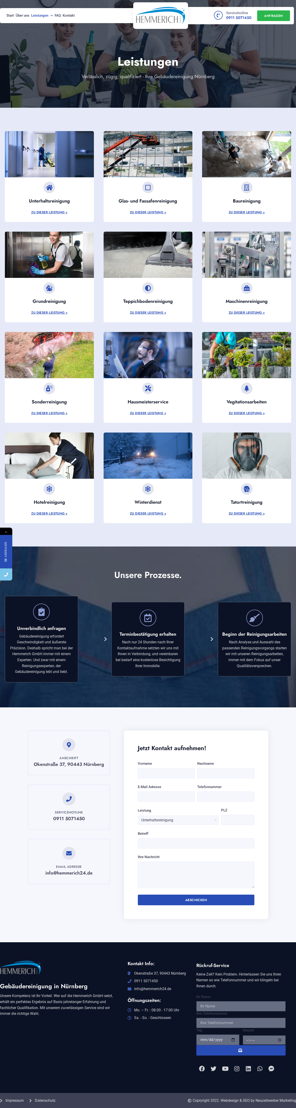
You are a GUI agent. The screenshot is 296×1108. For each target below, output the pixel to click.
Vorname (145, 763)
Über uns (22, 15)
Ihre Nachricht (149, 857)
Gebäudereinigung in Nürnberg (44, 986)
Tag (199, 1030)
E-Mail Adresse (149, 787)
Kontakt (69, 15)
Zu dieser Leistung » (49, 212)
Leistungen (39, 15)
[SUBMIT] (241, 1050)
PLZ (224, 810)
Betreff (143, 834)
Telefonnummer (209, 787)
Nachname (205, 763)
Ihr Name (203, 997)
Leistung (144, 810)
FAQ (58, 15)
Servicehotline (237, 13)
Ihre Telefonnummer (211, 1013)
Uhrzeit (248, 1030)
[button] (273, 15)
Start (10, 15)
